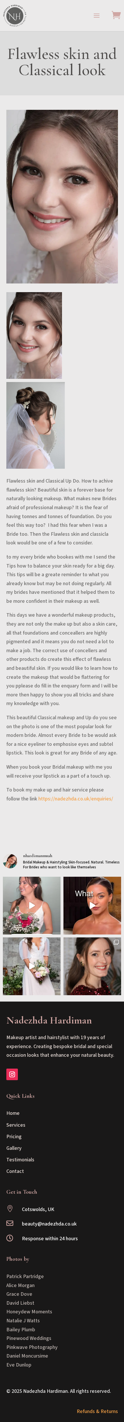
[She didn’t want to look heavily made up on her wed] (32, 906)
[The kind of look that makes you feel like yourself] (92, 966)
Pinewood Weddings (28, 1338)
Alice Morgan (20, 1285)
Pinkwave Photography (32, 1347)
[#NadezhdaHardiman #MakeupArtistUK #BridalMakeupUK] (92, 906)
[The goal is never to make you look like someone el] (32, 966)
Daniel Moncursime (27, 1356)
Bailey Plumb (20, 1329)
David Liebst (20, 1303)
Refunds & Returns (97, 1411)
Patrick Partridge (25, 1276)
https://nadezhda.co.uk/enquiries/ (75, 798)
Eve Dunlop (18, 1365)
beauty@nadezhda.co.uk (49, 1224)
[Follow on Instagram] (12, 1074)
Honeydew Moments (29, 1311)
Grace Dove (19, 1294)
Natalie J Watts (23, 1320)
